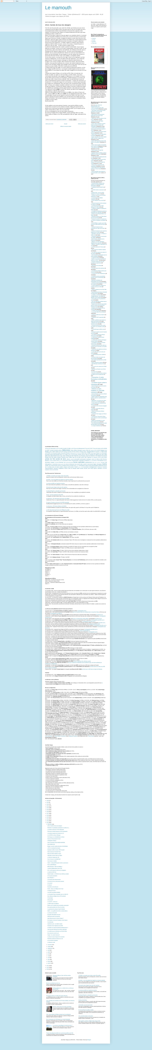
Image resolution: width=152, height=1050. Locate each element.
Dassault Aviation (57, 453)
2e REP (72, 448)
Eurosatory (47, 454)
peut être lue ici (99, 614)
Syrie (67, 457)
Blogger (89, 1039)
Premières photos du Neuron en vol (55, 938)
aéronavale (83, 459)
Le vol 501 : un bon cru (52, 901)
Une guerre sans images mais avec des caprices (56, 487)
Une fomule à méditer (52, 861)
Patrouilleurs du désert (96, 265)
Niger (61, 455)
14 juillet (60, 448)
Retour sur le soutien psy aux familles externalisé (58, 905)
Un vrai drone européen (53, 940)
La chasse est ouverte (52, 912)
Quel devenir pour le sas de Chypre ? (56, 918)
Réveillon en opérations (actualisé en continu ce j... (58, 827)
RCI (89, 455)
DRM (52, 453)
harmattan (103, 462)
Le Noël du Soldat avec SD (53, 857)
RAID (87, 455)
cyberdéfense (94, 460)
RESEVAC (92, 455)
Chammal (69, 451)
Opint (70, 455)
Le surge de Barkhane (96, 425)
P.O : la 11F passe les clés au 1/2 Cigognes (57, 870)
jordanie (59, 464)
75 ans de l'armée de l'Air (98, 448)
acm (92, 457)
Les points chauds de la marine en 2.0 (56, 833)
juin (48, 954)
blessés (47, 460)
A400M (105, 448)
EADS (83, 453)
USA (79, 457)
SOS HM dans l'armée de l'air (98, 363)
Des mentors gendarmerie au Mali (99, 359)
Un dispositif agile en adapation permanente (55, 491)
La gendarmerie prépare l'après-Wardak (56, 909)
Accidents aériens (58, 450)
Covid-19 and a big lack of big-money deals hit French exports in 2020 (98, 129)
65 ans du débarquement (79, 448)
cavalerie (51, 460)
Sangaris (59, 457)
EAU (86, 453)
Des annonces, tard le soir (53, 933)
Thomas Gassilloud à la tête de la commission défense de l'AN (59, 1033)
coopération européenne (84, 460)
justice (62, 464)
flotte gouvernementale (68, 462)
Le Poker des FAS (95, 310)
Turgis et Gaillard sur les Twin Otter (99, 289)
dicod (98, 460)
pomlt (69, 467)
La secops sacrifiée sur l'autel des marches (55, 483)
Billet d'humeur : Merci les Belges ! (55, 866)
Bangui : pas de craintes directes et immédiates (58, 846)
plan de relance (56, 467)
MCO (49, 455)
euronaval (57, 462)
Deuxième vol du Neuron (53, 886)
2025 (48, 802)
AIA (45, 450)
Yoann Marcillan (48, 736)
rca (82, 467)
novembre (50, 944)
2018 (48, 811)
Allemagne (79, 450)
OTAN (67, 455)
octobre (49, 946)
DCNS (97, 451)
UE (75, 457)
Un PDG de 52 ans (52, 890)
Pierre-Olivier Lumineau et (60, 736)
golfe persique (97, 462)
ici (102, 682)
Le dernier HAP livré (52, 872)
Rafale (99, 455)
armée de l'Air (50, 459)
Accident (52, 450)
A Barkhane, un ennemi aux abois (98, 400)
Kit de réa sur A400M (96, 401)
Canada (65, 451)
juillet (49, 952)
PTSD (80, 455)
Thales (70, 457)
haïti (106, 462)
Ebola (92, 453)
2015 (48, 817)
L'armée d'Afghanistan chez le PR (55, 868)
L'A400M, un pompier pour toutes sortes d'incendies (57, 475)
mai (48, 955)
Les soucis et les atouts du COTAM (99, 366)
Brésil (106, 450)
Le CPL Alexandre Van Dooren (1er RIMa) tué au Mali (57, 510)
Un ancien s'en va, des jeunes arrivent (56, 881)
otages (86, 465)
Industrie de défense (94, 454)
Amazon (94, 38)
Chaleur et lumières (82, 1000)
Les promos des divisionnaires (54, 879)
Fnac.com (94, 43)
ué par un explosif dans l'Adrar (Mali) (80, 618)
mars (49, 959)
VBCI (86, 457)
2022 (48, 804)
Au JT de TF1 (94, 371)
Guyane (79, 454)
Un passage (50, 898)
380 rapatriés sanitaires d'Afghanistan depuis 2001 (89, 1021)
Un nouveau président (52, 875)
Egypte (94, 453)
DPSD (49, 453)
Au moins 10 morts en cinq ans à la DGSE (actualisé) (57, 502)
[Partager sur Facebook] (74, 119)
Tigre (73, 457)
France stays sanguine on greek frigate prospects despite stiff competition (98, 125)
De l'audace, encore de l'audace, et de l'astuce (57, 920)
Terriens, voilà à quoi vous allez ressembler (62, 1006)
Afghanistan (66, 450)
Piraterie (83, 455)
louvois (78, 464)
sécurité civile (87, 468)
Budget (47, 451)
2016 (48, 815)
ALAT (48, 450)
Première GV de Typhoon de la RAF (55, 925)
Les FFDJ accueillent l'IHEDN (54, 892)
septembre (50, 948)
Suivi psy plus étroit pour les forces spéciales (57, 929)
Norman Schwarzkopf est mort (54, 838)
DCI (95, 451)
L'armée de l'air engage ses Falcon (99, 413)
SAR (50, 457)
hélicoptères (48, 464)
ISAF (87, 454)
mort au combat (62, 465)
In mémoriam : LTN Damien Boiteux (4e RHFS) (56, 506)
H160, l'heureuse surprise (97, 362)
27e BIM (68, 448)
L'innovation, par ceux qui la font (85, 1005)
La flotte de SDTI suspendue (98, 317)
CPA (62, 451)
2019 (48, 809)
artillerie (68, 459)
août (49, 950)
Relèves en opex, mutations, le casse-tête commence (97, 390)
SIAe (52, 457)
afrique (102, 457)
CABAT (50, 451)
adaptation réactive (97, 457)
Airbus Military (74, 450)
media (46, 465)
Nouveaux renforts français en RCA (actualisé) (57, 831)
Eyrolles (94, 41)
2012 (48, 822)
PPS (77, 455)
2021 (48, 806)
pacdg (89, 465)
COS (60, 451)
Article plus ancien (82, 123)
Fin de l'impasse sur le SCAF (98, 200)
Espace (98, 453)
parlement (101, 465)
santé (78, 468)
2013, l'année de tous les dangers (55, 825)
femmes (61, 462)
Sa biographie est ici (81, 610)
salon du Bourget (72, 468)
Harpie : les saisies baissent (54, 935)
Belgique (102, 450)
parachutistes (94, 465)
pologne (65, 467)
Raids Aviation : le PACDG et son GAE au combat (58, 873)
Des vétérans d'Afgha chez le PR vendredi (57, 896)
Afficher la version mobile (65, 126)
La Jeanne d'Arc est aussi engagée (99, 405)
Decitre (93, 40)
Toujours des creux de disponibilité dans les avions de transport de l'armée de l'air (98, 305)
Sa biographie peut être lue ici (97, 620)
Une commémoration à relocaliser (85, 1016)
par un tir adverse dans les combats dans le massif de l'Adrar (86, 612)
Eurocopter (104, 453)
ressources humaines (102, 467)
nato (75, 465)
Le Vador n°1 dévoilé (96, 294)
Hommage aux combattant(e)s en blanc (56, 837)
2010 (48, 967)
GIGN (66, 454)
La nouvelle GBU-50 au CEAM (98, 312)
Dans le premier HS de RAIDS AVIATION (56, 842)
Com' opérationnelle (89, 451)
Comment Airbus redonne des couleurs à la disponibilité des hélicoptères (97, 184)
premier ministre (74, 467)
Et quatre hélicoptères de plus (54, 914)
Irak (100, 454)
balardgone (88, 459)
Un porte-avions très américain (98, 268)
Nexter (58, 455)
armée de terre (61, 459)
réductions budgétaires (59, 468)
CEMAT (57, 451)
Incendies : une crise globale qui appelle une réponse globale (59, 479)
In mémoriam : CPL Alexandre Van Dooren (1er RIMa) (57, 498)
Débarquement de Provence (75, 453)
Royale (47, 457)
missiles (55, 465)
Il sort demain (50, 922)
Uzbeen (82, 457)
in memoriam (54, 464)
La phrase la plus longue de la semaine (56, 936)
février (49, 961)
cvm (91, 460)
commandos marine (67, 460)
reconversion (86, 467)
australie (72, 459)
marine (104, 464)
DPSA (46, 453)
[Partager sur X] (73, 119)
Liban (102, 454)
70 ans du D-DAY (88, 448)
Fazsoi (63, 454)
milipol (50, 465)
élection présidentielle (54, 469)
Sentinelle (63, 457)
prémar (79, 467)
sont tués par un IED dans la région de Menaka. (92, 669)
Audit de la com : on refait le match (55, 923)
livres (75, 464)
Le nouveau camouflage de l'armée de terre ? (62, 1025)
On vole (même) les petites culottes (85, 1009)
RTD (96, 455)
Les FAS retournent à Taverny (98, 247)
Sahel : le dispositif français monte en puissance (58, 862)
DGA (102, 451)
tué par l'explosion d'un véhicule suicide (82, 661)
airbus (105, 457)
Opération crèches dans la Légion (55, 855)
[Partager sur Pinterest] (76, 119)
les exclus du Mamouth (69, 464)
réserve (66, 468)
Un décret (50, 885)
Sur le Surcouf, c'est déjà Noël (54, 859)
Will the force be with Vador (97, 121)
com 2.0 (60, 460)
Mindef (55, 455)
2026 (48, 800)
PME (75, 455)
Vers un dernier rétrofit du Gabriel (99, 249)
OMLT (64, 455)
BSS (99, 450)
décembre (50, 824)
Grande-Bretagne (74, 454)
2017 (48, 813)
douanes (105, 460)
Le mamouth (58, 7)
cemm (57, 460)
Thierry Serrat (91, 736)
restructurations (49, 468)
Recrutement (104, 455)
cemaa (54, 460)
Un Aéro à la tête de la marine (98, 314)
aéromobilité (77, 459)
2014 (48, 819)
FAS (61, 454)
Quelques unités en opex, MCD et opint (56, 849)
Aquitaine (84, 450)
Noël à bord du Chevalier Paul (54, 851)
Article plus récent (49, 123)
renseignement (93, 467)
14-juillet (64, 448)
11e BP (57, 448)
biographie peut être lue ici (94, 624)
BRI (97, 450)
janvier (49, 963)
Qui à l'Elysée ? (51, 877)
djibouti (101, 460)
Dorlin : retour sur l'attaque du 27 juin (55, 888)
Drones (68, 453)
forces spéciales (79, 462)
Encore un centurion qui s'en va (53, 983)
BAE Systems (91, 450)
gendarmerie (88, 462)
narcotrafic (71, 465)
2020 (48, 807)
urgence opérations (97, 468)
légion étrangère (97, 464)
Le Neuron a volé (51, 942)
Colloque (81, 451)
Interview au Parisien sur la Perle (99, 369)
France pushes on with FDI (97, 150)
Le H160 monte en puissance (98, 189)
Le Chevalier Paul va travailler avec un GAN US (58, 894)
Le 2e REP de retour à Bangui (54, 835)
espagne (52, 462)
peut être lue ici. (98, 618)
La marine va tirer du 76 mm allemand (56, 829)
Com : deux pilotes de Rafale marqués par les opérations (58, 1014)
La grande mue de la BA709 (98, 187)
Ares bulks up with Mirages (97, 147)
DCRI (100, 451)
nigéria (77, 465)
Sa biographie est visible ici (56, 613)
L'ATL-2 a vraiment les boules (54, 848)
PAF (73, 455)
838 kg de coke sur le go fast (54, 916)
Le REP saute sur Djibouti (53, 903)
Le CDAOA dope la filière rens (98, 329)
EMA (89, 453)
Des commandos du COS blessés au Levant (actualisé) (58, 1019)
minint (52, 465)
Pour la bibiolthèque (52, 864)
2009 (48, 969)
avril (49, 957)
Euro (101, 453)
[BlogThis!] (71, 119)
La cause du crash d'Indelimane (98, 273)
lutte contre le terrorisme (86, 464)
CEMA (53, 451)
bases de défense (96, 459)
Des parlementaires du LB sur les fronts (56, 907)
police (61, 467)
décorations (47, 462)
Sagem (55, 457)
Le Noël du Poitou (95, 257)
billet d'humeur (103, 459)
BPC (95, 450)
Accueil (65, 123)
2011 (48, 965)
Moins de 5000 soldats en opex (54, 853)
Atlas (87, 450)
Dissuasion (63, 453)
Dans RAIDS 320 (51, 844)
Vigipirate (89, 457)
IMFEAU (83, 454)
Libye (105, 454)
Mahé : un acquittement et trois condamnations (58, 910)
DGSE (105, 451)
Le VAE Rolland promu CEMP (98, 354)
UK (77, 457)
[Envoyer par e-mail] (70, 119)
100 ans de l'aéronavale (50, 448)
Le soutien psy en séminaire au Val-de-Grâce (57, 931)
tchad (91, 468)
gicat (93, 462)
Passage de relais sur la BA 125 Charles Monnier (56, 995)
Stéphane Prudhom (73, 736)
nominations (82, 465)
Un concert (50, 883)
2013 (48, 820)
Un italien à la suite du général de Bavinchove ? (58, 927)
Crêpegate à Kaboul (52, 840)
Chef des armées (75, 451)
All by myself (50, 899)
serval (81, 468)
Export (51, 454)
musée (67, 465)
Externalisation (56, 454)
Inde (89, 454)
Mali (52, 455)
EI (87, 453)
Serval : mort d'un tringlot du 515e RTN (54, 494)
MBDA (46, 455)
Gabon (69, 454)
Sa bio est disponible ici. (85, 630)
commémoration (75, 460)
